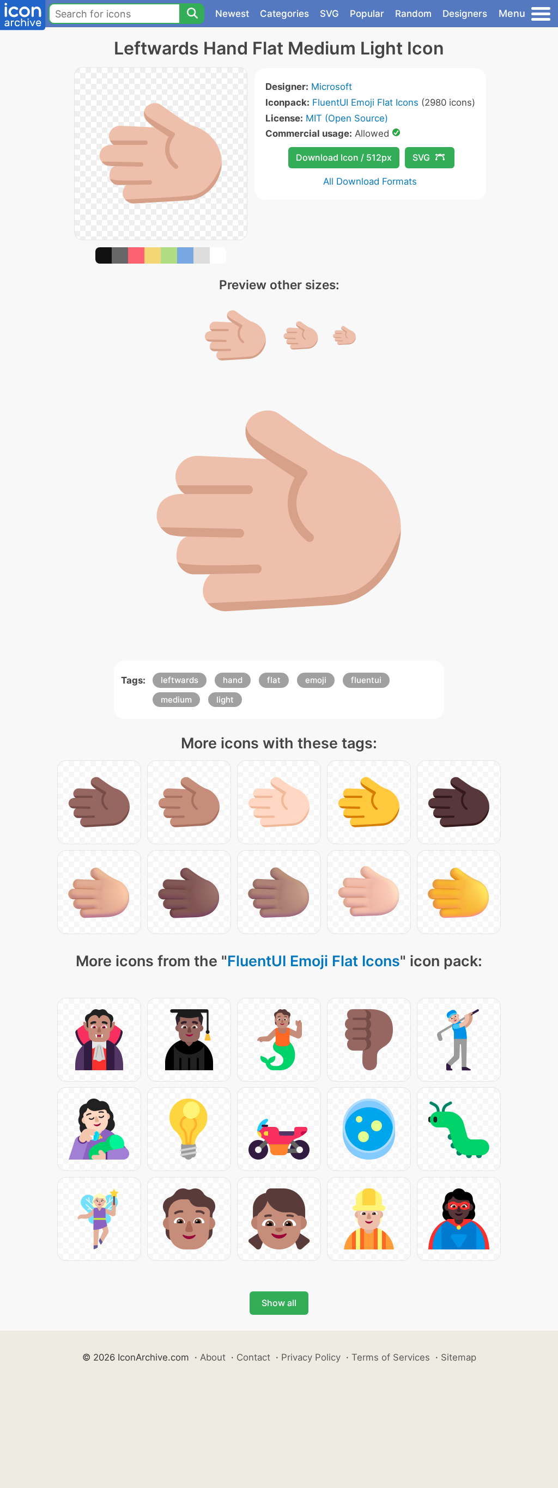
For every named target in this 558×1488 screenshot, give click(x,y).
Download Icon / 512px (344, 157)
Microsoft (331, 86)
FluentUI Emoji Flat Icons (365, 102)
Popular (367, 13)
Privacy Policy (311, 1357)
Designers (464, 13)
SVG (329, 13)
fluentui (366, 680)
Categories (284, 13)
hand (232, 680)
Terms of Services (390, 1357)
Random (413, 13)
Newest (232, 13)
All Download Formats (370, 181)
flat (274, 680)
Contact (253, 1357)
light (225, 699)
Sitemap (458, 1357)
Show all (279, 1302)
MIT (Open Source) (347, 118)
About (213, 1357)
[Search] (191, 13)
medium (176, 699)
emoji (315, 680)
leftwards (179, 680)
